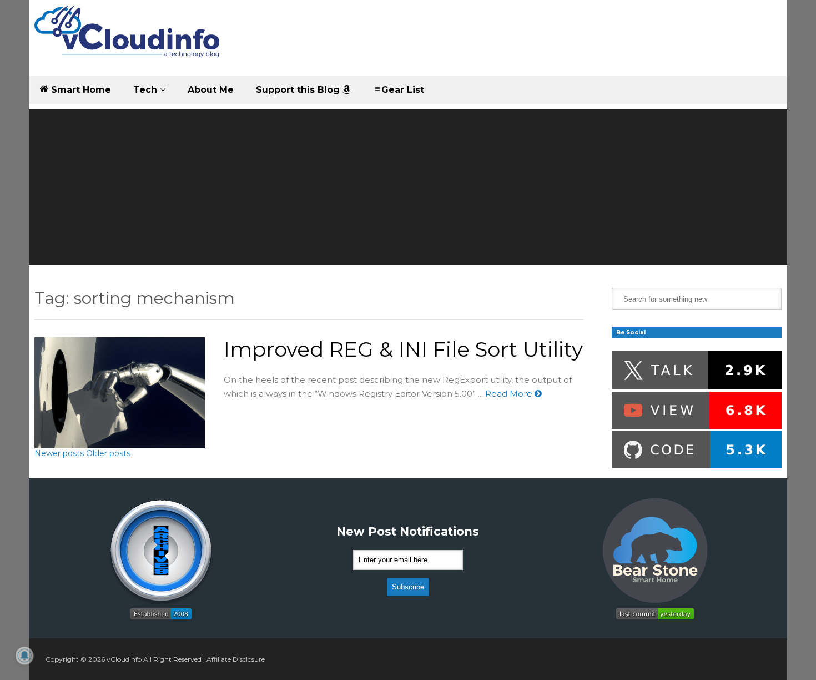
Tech (146, 89)
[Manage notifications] (24, 655)
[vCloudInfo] (128, 41)
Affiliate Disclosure (235, 659)
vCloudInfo (124, 659)
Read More (510, 393)
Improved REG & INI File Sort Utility (403, 349)
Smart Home (79, 89)
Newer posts (59, 453)
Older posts (108, 453)
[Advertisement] (408, 187)
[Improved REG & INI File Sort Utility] (119, 392)
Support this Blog (299, 89)
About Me (211, 89)
